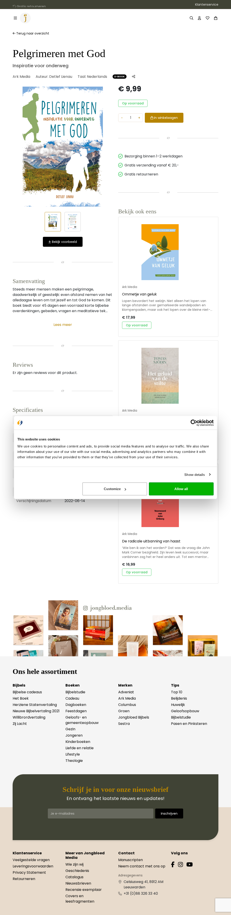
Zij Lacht (20, 723)
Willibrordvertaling (29, 717)
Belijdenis (179, 698)
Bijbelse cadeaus (27, 692)
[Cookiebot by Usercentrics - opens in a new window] (194, 422)
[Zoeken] (191, 18)
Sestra (124, 723)
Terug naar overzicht (32, 33)
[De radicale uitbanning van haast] (168, 499)
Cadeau (72, 698)
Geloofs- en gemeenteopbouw (82, 720)
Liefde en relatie (79, 748)
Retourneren (24, 878)
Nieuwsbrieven (78, 883)
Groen (123, 711)
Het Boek (21, 698)
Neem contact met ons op (141, 866)
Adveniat (126, 692)
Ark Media (21, 76)
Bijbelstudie (75, 692)
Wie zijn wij (74, 864)
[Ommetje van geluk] (168, 252)
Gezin (70, 729)
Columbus (127, 704)
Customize (112, 489)
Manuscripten (130, 859)
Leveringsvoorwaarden (33, 866)
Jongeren (74, 735)
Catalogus (74, 877)
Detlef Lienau (60, 76)
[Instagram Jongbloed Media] (180, 865)
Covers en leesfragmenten (79, 898)
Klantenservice (206, 4)
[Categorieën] (15, 18)
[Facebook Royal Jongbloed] (173, 865)
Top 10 (176, 692)
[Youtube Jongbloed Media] (189, 865)
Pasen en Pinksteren (189, 723)
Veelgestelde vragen (31, 859)
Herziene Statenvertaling (35, 704)
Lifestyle (72, 754)
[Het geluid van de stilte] (168, 375)
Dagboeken (75, 704)
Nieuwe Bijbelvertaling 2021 (36, 711)
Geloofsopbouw (185, 711)
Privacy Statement (29, 872)
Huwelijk (178, 704)
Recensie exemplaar (83, 889)
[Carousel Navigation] (63, 146)
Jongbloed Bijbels (133, 717)
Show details (194, 474)
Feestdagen (76, 711)
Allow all (181, 489)
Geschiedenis (77, 870)
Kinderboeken (77, 741)
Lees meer (62, 324)
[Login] (199, 18)
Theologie (74, 760)
